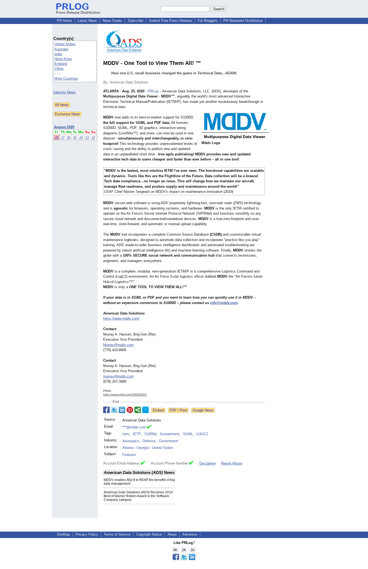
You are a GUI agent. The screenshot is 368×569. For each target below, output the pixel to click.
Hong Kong (63, 59)
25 (75, 137)
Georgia (143, 448)
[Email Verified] (149, 427)
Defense (149, 441)
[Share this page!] (184, 559)
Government (168, 441)
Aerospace (130, 441)
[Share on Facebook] (106, 410)
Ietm (125, 434)
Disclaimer (207, 463)
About (172, 534)
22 (93, 137)
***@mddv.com (134, 427)
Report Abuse (231, 463)
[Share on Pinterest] (130, 410)
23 (87, 137)
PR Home (64, 21)
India (58, 54)
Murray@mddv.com (118, 345)
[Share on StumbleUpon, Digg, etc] (137, 410)
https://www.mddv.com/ (121, 318)
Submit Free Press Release (170, 21)
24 (81, 137)
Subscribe (135, 21)
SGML (188, 434)
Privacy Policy (86, 534)
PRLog (153, 91)
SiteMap (63, 534)
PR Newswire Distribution (243, 21)
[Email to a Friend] (145, 410)
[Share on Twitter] (114, 410)
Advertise (189, 534)
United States (65, 44)
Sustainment (169, 434)
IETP (137, 434)
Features (129, 455)
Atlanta (127, 448)
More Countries (66, 78)
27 (63, 137)
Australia (61, 49)
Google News (203, 410)
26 (69, 137)
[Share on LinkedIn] (122, 410)
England (60, 64)
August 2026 (64, 127)
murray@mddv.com (118, 376)
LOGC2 (202, 434)
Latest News (87, 21)
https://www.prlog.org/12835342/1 (125, 394)
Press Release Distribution (78, 13)
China (58, 69)
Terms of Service (117, 534)
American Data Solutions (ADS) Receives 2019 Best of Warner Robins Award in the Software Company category (138, 496)
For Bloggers (208, 21)
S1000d (150, 434)
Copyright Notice (149, 534)
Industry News (64, 92)
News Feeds (112, 21)
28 (56, 137)
